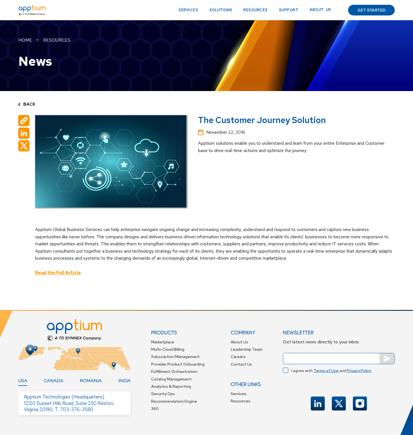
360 (155, 408)
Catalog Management (171, 379)
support (289, 10)
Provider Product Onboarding (178, 364)
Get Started (371, 10)
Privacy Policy (359, 370)
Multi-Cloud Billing (167, 349)
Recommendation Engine (174, 401)
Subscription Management (175, 356)
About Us (239, 342)
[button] (221, 10)
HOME (25, 40)
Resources (255, 10)
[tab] (22, 381)
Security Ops (163, 393)
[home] (32, 10)
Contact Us (241, 364)
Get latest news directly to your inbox (321, 342)
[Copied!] (24, 120)
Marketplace (162, 342)
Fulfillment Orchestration (174, 371)
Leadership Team (246, 349)
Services (188, 10)
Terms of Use (326, 370)
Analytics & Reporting (171, 386)
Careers (238, 356)
